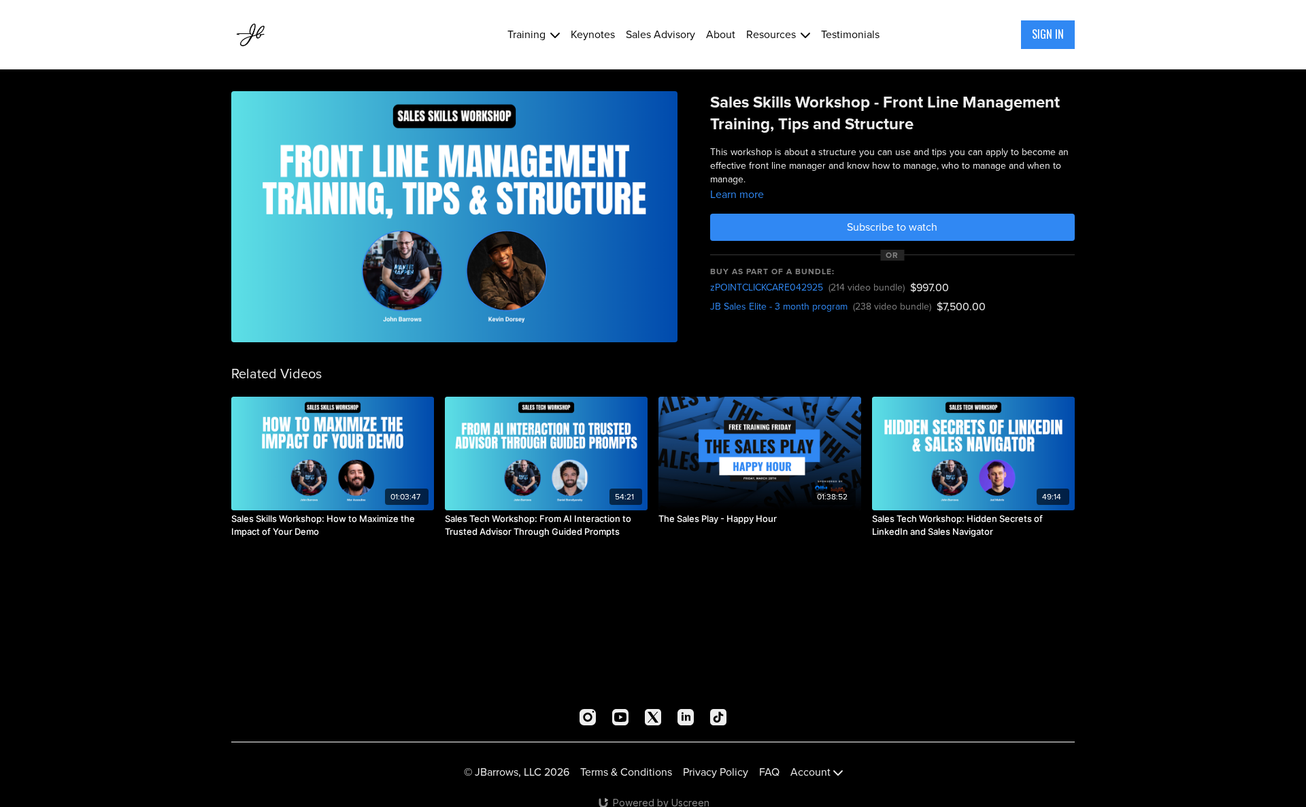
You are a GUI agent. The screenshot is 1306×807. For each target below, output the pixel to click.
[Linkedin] (685, 717)
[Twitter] (653, 717)
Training (527, 34)
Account (811, 772)
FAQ (769, 772)
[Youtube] (620, 717)
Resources (772, 34)
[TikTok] (718, 717)
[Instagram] (588, 717)
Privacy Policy (715, 772)
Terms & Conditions (626, 772)
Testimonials (850, 34)
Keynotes (593, 34)
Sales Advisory (660, 34)
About (720, 34)
